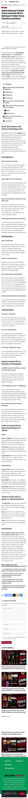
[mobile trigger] (3, 2)
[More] (15, 23)
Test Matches (8, 92)
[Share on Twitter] (8, 23)
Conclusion (8, 121)
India (8, 110)
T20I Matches (9, 98)
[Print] (12, 23)
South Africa (10, 113)
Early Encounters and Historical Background (13, 88)
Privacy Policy (7, 793)
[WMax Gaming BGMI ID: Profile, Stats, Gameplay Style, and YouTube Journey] (14, 657)
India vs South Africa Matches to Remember (13, 101)
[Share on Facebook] (5, 23)
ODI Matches (8, 95)
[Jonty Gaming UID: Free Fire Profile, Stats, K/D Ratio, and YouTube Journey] (14, 679)
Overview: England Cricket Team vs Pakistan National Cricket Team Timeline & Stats (13, 575)
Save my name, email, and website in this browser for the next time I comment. (15, 638)
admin (7, 26)
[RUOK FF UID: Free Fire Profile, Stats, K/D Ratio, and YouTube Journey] (14, 723)
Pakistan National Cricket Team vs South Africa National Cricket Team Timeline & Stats (12, 581)
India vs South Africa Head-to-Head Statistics (13, 117)
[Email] (10, 23)
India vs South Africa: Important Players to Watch (13, 106)
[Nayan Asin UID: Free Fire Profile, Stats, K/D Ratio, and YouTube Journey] (14, 745)
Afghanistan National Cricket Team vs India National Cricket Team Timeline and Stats (14, 587)
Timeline (4, 7)
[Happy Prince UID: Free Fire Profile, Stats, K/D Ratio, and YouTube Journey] (14, 701)
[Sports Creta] (14, 2)
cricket (20, 133)
